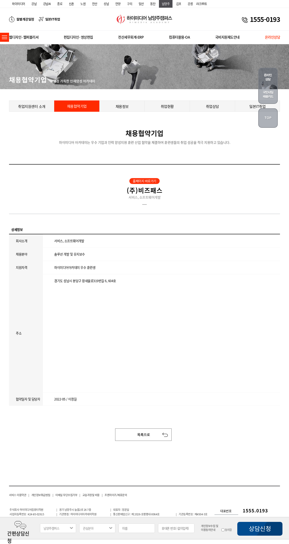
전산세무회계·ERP (131, 37)
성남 (106, 4)
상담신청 (260, 528)
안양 (118, 4)
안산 (94, 4)
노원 (83, 4)
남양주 (166, 4)
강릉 (190, 4)
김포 (178, 4)
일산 (141, 4)
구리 (129, 4)
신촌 (71, 4)
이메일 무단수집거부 (66, 495)
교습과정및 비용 (91, 495)
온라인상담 (272, 37)
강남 (34, 4)
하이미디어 (18, 4)
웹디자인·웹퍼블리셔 (23, 37)
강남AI (47, 4)
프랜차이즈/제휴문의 (116, 495)
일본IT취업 (257, 106)
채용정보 (122, 106)
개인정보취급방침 (40, 495)
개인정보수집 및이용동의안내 (209, 528)
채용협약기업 (77, 106)
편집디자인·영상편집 (78, 37)
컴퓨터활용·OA (179, 37)
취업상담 (212, 106)
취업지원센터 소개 (31, 106)
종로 (59, 4)
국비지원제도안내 (227, 37)
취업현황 (167, 106)
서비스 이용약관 (17, 495)
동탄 (152, 4)
